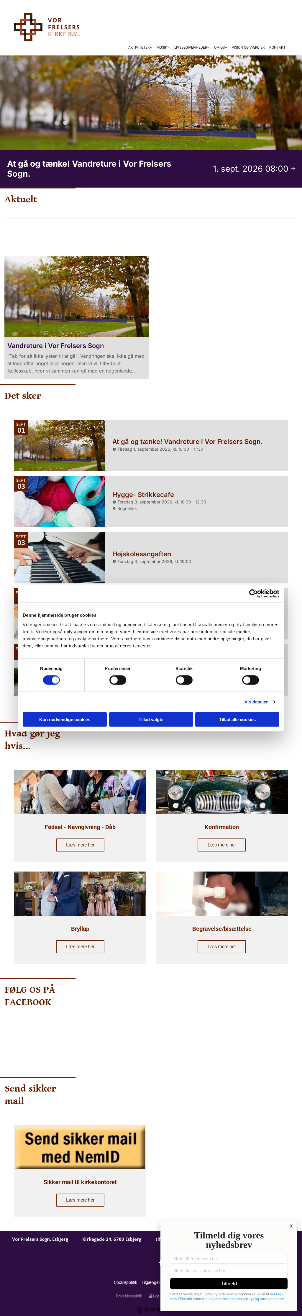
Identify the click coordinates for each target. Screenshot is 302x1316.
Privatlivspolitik (129, 1296)
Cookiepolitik (125, 1282)
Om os (219, 47)
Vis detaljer (256, 701)
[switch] (117, 680)
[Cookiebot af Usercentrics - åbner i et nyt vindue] (253, 593)
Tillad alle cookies (237, 719)
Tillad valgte (151, 719)
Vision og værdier (248, 47)
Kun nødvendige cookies (64, 719)
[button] (156, 235)
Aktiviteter (139, 47)
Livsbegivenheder (190, 47)
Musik (162, 47)
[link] (140, 48)
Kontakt (277, 47)
